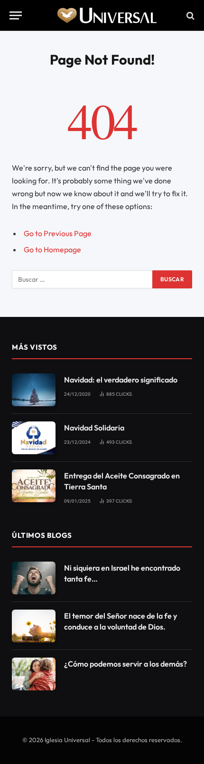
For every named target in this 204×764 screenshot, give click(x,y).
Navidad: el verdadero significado (120, 379)
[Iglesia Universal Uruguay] (106, 15)
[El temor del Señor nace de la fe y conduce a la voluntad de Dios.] (34, 626)
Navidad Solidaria (94, 427)
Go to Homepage (52, 249)
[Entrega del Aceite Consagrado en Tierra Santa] (34, 485)
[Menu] (15, 15)
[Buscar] (190, 15)
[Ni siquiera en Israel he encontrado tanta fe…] (34, 578)
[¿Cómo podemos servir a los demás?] (34, 674)
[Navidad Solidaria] (34, 437)
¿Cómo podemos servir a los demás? (125, 663)
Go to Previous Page (58, 233)
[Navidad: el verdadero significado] (34, 389)
